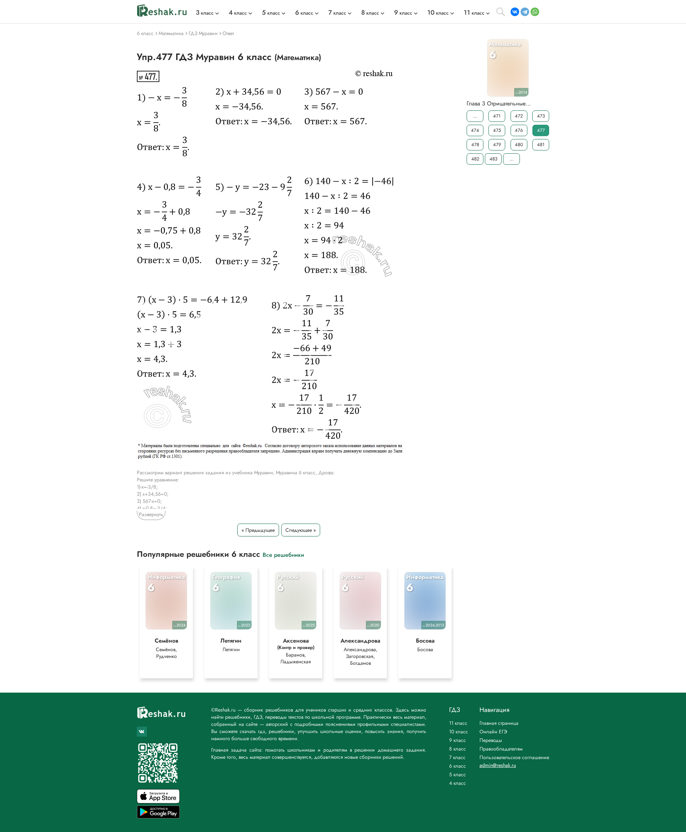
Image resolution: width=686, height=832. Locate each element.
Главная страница (498, 723)
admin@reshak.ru (497, 765)
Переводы (490, 740)
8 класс (457, 748)
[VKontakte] (515, 12)
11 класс (458, 723)
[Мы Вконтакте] (142, 732)
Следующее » (300, 530)
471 (497, 116)
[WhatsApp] (535, 12)
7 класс (457, 757)
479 (497, 144)
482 (475, 158)
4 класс (457, 783)
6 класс (457, 765)
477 (541, 130)
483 (493, 158)
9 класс (457, 740)
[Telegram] (525, 12)
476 (519, 130)
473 (541, 116)
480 (519, 144)
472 (519, 116)
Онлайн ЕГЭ (493, 731)
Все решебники (283, 554)
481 (541, 144)
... (475, 116)
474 (475, 130)
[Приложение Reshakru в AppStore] (158, 801)
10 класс (458, 731)
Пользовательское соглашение (514, 757)
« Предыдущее (258, 530)
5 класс (457, 774)
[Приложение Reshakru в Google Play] (158, 816)
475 (497, 130)
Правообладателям (501, 748)
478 (475, 144)
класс (205, 12)
